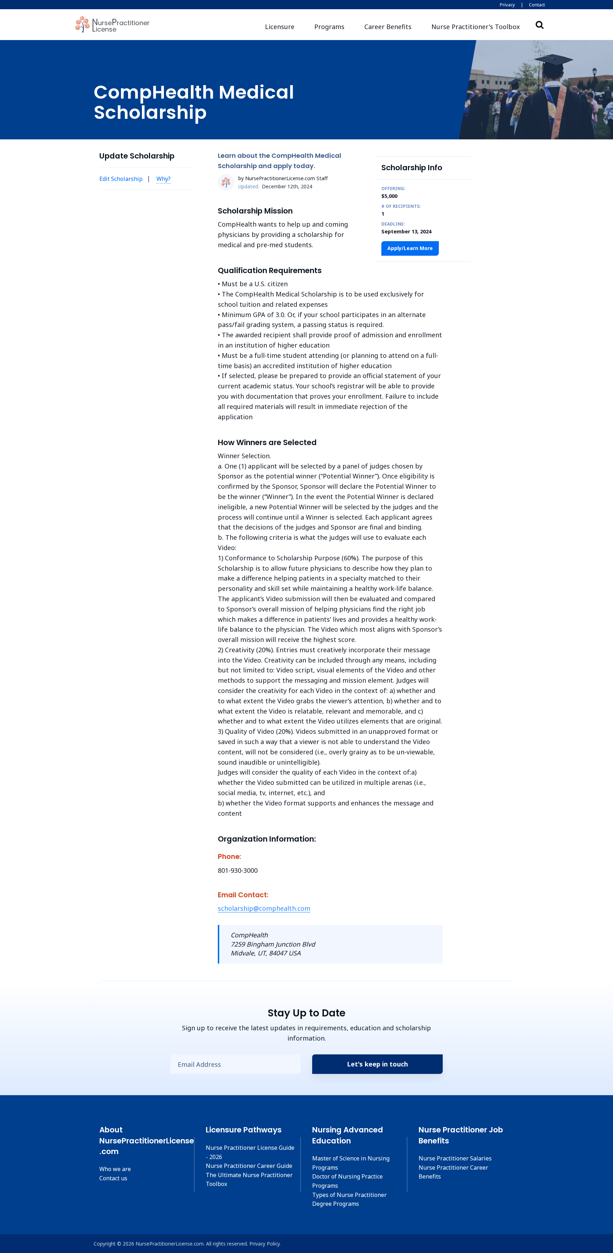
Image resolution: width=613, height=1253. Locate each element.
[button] (475, 27)
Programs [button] (329, 26)
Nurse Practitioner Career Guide (249, 1166)
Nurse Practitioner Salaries (455, 1158)
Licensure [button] (279, 26)
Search (539, 24)
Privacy (507, 4)
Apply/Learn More (410, 248)
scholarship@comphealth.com (264, 908)
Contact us (113, 1178)
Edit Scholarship (121, 179)
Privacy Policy (264, 1243)
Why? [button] (163, 179)
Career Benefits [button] (388, 26)
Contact (537, 4)
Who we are (115, 1169)
